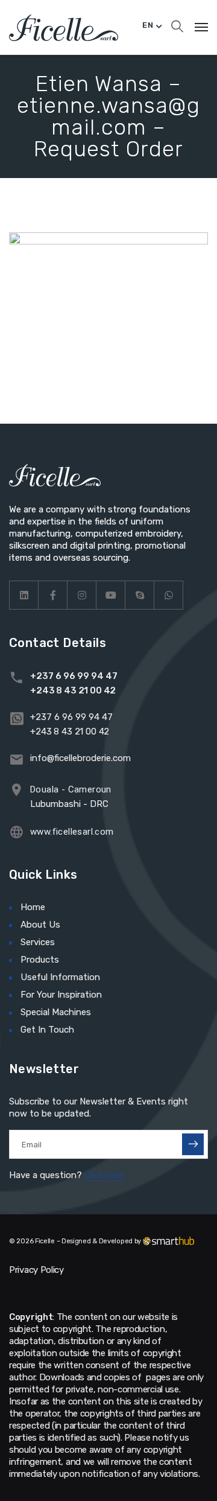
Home (32, 907)
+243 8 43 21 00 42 (73, 690)
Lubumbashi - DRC (69, 803)
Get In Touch (47, 1029)
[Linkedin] (24, 595)
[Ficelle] (63, 27)
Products (39, 959)
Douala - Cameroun (71, 789)
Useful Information (60, 977)
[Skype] (139, 595)
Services (37, 942)
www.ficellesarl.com (72, 831)
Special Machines (55, 1012)
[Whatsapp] (168, 595)
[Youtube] (110, 595)
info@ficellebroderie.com (80, 758)
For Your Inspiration (61, 994)
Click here (104, 1175)
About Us (40, 924)
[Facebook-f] (53, 595)
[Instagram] (82, 595)
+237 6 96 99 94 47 (74, 676)
